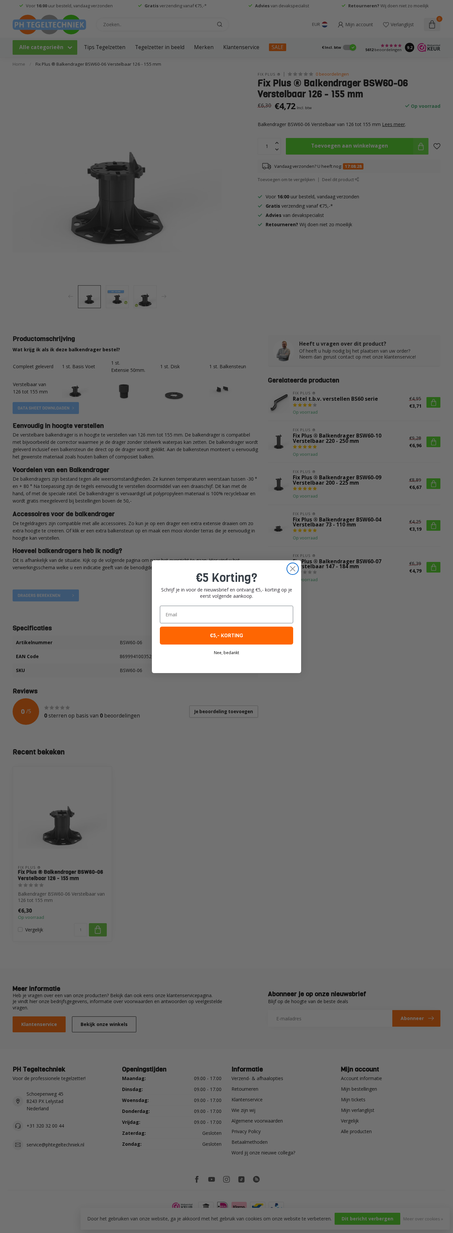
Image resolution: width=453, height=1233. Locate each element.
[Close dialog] (292, 569)
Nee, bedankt (226, 652)
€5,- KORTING (226, 635)
